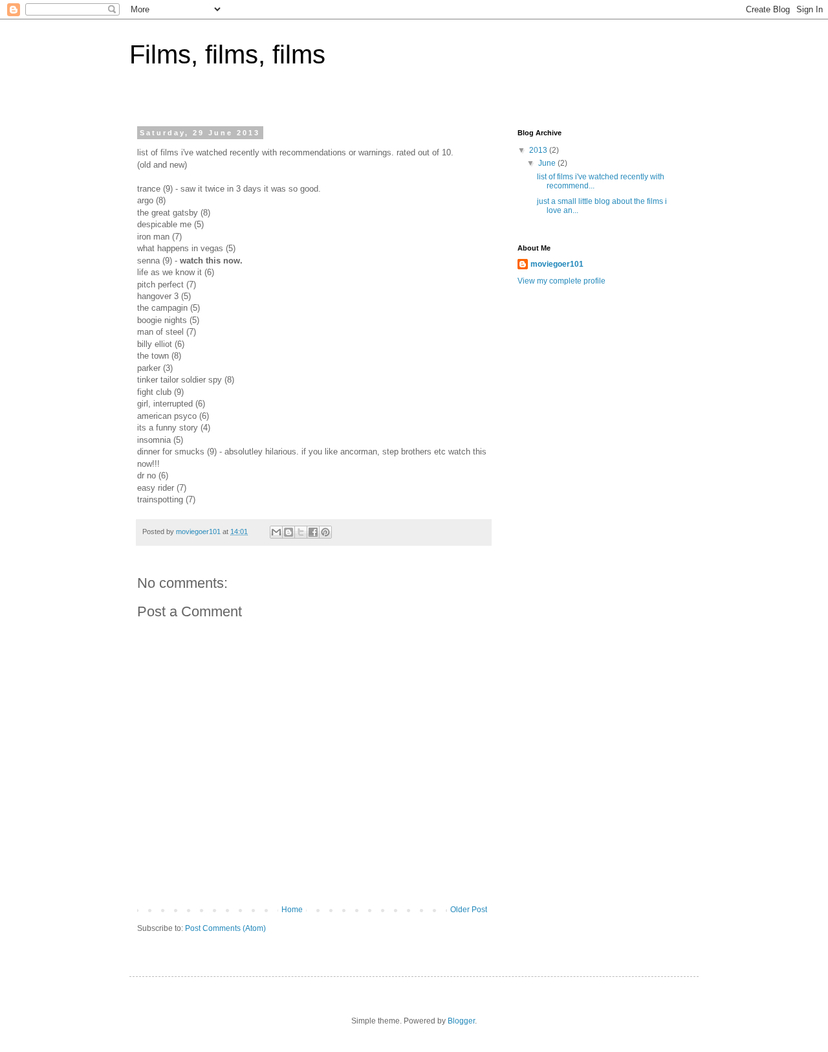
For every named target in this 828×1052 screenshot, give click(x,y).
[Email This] (276, 532)
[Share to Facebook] (313, 532)
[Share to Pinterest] (325, 532)
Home (292, 909)
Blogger (461, 1020)
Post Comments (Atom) (225, 928)
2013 (539, 150)
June (548, 163)
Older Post (468, 909)
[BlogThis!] (288, 532)
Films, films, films (227, 54)
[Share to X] (300, 532)
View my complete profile (561, 280)
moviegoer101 (556, 264)
